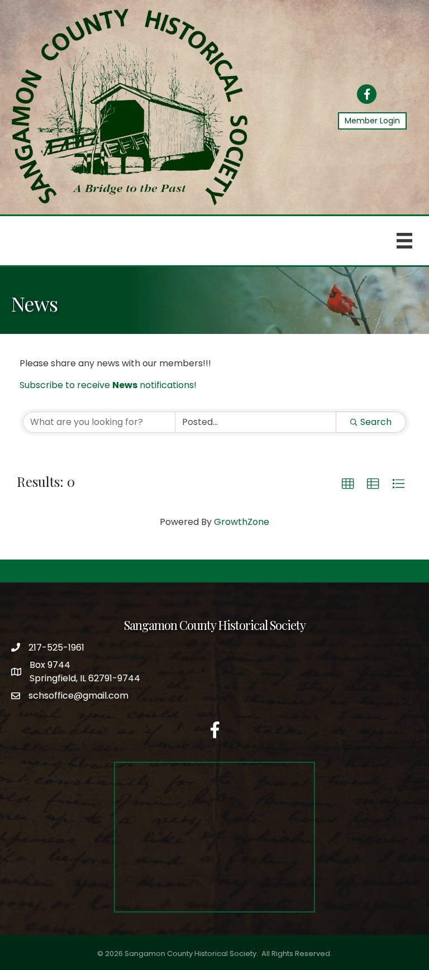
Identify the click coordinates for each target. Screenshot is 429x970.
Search (376, 421)
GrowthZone (241, 521)
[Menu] (404, 240)
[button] (348, 484)
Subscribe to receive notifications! (108, 385)
